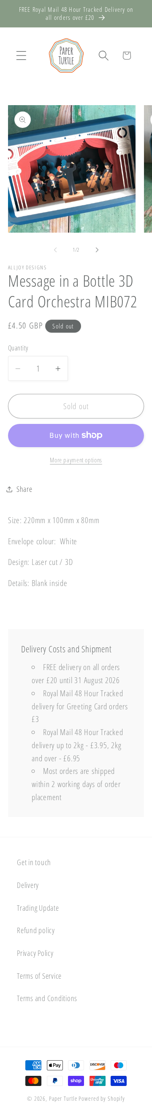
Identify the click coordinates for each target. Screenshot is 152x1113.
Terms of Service (39, 976)
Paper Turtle (63, 1098)
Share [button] (24, 489)
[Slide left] (55, 250)
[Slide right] (97, 250)
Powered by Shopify (102, 1098)
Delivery (28, 885)
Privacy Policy (35, 953)
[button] (21, 55)
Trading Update (38, 908)
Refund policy (36, 930)
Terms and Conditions (47, 998)
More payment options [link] (76, 460)
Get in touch (34, 862)
